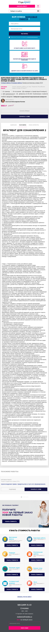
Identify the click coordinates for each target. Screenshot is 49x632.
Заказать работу (22, 6)
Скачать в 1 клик (36, 489)
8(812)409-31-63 (24, 605)
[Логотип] (24, 2)
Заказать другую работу (24, 596)
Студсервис (24, 608)
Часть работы (22, 125)
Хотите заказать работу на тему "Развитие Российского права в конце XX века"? (28, 87)
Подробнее (12, 489)
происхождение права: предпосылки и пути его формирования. (23, 484)
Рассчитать (24, 34)
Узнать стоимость (11, 521)
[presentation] (1, 307)
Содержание (13, 125)
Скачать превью (25, 111)
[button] (21, 497)
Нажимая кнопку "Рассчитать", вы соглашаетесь (24, 37)
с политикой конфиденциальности (32, 37)
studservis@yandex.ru (24, 617)
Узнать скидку (24, 628)
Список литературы (34, 125)
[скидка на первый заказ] (38, 6)
